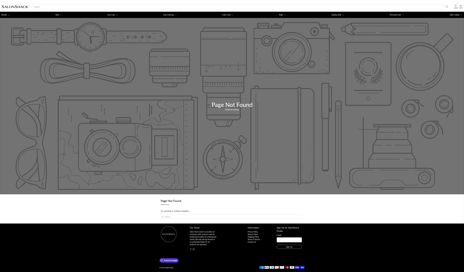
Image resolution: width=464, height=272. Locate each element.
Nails (281, 15)
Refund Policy (253, 234)
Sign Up (289, 247)
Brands (4, 15)
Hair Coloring (168, 15)
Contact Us (252, 242)
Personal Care (395, 15)
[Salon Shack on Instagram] (193, 250)
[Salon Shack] (15, 7)
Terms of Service (254, 239)
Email (279, 235)
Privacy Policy (253, 232)
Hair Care (111, 15)
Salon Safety (455, 15)
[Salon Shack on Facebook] (191, 250)
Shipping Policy (253, 237)
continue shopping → (182, 211)
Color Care (226, 15)
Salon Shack (169, 268)
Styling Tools (336, 15)
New (57, 15)
